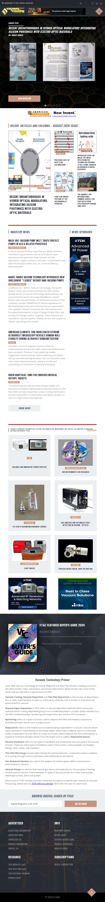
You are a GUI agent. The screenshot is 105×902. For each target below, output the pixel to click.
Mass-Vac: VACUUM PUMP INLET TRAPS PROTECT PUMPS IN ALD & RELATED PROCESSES (33, 242)
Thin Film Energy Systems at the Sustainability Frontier (61, 200)
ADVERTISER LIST (15, 839)
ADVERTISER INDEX (15, 835)
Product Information (17, 248)
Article (12, 342)
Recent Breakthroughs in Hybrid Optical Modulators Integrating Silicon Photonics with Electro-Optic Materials (28, 205)
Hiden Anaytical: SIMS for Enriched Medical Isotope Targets (32, 376)
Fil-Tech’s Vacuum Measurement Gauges (29, 526)
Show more (24, 408)
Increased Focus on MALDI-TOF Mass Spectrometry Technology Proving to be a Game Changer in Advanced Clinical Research (86, 162)
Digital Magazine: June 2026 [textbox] (24, 803)
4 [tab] (54, 105)
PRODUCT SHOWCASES (63, 844)
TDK (29, 458)
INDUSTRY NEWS (61, 848)
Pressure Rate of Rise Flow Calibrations (62, 162)
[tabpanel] (52, 62)
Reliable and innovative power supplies (29, 467)
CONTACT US (13, 848)
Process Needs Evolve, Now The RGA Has (76, 569)
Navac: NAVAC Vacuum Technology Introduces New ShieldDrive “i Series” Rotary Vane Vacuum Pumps (36, 278)
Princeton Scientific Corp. (75, 468)
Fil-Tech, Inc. (29, 523)
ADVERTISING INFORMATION (19, 830)
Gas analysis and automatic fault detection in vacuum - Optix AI (75, 524)
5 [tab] (57, 105)
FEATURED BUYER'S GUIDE (64, 839)
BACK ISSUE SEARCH (62, 830)
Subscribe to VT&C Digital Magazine (18, 3)
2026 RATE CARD (17, 869)
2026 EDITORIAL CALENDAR (19, 873)
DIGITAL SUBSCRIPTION (63, 864)
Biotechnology (85, 150)
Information (14, 382)
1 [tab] (45, 105)
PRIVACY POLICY (14, 877)
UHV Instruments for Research (75, 472)
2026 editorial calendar (42, 783)
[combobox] (35, 804)
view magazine (24, 98)
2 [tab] (48, 105)
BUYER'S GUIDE (60, 835)
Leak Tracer (29, 568)
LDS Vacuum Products (29, 564)
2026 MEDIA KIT (16, 864)
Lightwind (75, 565)
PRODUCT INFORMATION (17, 844)
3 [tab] (51, 105)
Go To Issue (81, 803)
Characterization (86, 189)
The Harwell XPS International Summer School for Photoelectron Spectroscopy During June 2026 (86, 200)
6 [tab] (60, 105)
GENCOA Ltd (75, 517)
